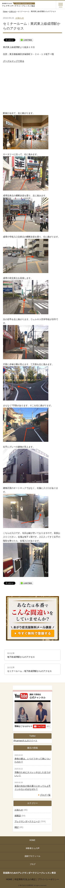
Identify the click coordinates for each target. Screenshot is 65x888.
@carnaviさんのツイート (25, 740)
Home (5, 11)
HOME (32, 840)
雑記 (17, 827)
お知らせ (12, 11)
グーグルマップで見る (13, 61)
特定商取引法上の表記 (25, 879)
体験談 (18, 815)
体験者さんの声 (32, 848)
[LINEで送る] (26, 40)
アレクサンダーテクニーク (27, 821)
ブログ (33, 864)
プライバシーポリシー (48, 879)
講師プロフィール (32, 856)
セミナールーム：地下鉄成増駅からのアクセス (29, 669)
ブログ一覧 (45, 795)
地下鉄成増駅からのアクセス (21, 655)
